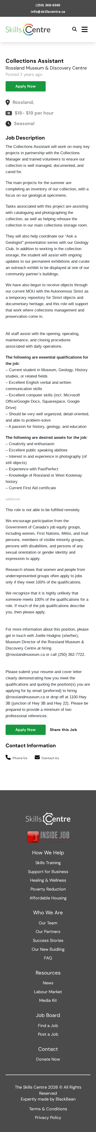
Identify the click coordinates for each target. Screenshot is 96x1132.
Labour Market (48, 991)
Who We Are (48, 912)
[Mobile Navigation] (84, 29)
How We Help (48, 852)
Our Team (48, 923)
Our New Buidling (48, 949)
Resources (48, 973)
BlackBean (65, 1099)
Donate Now (48, 1059)
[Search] (74, 29)
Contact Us (50, 758)
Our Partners (48, 931)
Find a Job (48, 1025)
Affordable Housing (48, 898)
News (48, 982)
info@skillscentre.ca (48, 11)
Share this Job (63, 729)
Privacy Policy (48, 1117)
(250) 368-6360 (48, 5)
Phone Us (20, 758)
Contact (48, 1049)
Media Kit (48, 1000)
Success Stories (48, 940)
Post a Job (48, 1034)
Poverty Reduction (48, 889)
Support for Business (48, 871)
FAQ (48, 958)
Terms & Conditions (48, 1108)
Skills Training (48, 862)
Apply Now (25, 86)
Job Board (48, 1015)
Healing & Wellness (48, 880)
